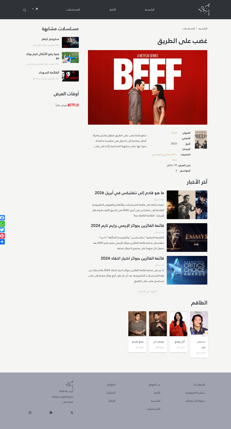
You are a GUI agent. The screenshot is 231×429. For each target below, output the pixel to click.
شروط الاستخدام (195, 400)
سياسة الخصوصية (195, 392)
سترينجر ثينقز (50, 39)
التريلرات (110, 392)
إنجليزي (167, 154)
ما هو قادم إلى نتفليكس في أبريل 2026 (129, 193)
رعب (35, 45)
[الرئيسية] (204, 9)
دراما (174, 159)
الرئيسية (149, 9)
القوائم (111, 384)
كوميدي (157, 154)
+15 (57, 64)
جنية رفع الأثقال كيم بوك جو (42, 56)
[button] (200, 140)
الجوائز (111, 400)
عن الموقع (154, 384)
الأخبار (112, 9)
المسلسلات (73, 9)
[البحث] (24, 10)
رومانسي (31, 64)
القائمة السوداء (49, 72)
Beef (174, 132)
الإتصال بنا (199, 384)
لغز (34, 78)
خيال (39, 45)
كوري (52, 64)
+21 (174, 154)
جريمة (44, 78)
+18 (57, 45)
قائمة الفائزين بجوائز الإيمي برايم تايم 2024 (127, 225)
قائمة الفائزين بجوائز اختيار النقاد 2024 (132, 258)
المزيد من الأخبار (148, 291)
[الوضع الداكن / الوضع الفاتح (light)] (35, 9)
